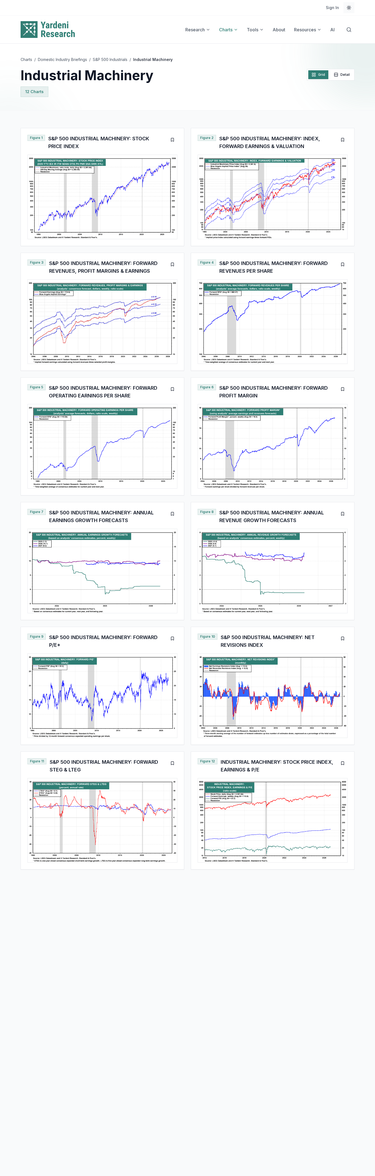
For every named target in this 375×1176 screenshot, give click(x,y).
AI (332, 29)
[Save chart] (172, 140)
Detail (345, 75)
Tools (252, 29)
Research (195, 29)
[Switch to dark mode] (348, 7)
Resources (305, 29)
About (279, 29)
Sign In (332, 7)
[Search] (348, 29)
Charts (226, 29)
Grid (321, 75)
